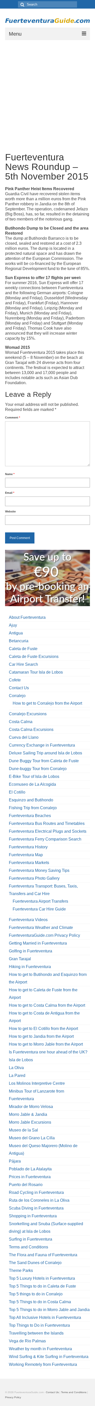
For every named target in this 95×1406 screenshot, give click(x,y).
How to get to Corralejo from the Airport (47, 703)
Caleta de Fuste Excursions (34, 656)
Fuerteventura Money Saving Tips (39, 870)
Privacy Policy (13, 1397)
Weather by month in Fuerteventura (40, 1349)
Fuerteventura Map (26, 855)
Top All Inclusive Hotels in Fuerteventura (45, 1317)
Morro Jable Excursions (30, 1122)
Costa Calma (20, 722)
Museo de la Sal (23, 1130)
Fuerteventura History (28, 847)
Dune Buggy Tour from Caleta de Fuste (44, 761)
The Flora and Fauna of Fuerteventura (43, 1255)
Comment (12, 417)
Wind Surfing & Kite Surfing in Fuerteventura (48, 1356)
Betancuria (18, 641)
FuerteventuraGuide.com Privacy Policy (44, 935)
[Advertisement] (47, 90)
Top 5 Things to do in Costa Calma (40, 1302)
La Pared (17, 1075)
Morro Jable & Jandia (28, 1114)
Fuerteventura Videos (28, 920)
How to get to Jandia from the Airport (41, 1036)
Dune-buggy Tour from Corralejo (38, 769)
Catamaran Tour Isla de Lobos (36, 672)
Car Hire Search (23, 664)
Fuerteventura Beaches (30, 815)
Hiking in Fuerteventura (30, 967)
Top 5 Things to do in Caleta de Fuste (42, 1286)
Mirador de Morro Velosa (31, 1106)
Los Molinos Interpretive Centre (37, 1083)
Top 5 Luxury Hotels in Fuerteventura (42, 1278)
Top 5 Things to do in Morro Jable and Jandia (49, 1310)
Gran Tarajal (20, 959)
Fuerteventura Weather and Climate (41, 927)
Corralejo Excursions (28, 714)
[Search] (22, 4)
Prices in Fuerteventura (30, 1177)
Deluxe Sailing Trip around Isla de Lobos (45, 753)
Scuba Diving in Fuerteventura (36, 1208)
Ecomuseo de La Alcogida (32, 784)
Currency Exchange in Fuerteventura (42, 745)
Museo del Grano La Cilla (32, 1138)
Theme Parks (21, 1270)
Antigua (16, 633)
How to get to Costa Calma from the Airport (47, 1005)
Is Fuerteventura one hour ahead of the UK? (48, 1052)
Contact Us (19, 688)
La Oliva (16, 1068)
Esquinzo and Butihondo (31, 800)
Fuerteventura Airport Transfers (40, 901)
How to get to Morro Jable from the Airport (46, 1044)
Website (10, 511)
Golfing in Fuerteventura (30, 951)
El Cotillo (17, 792)
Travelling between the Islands (36, 1333)
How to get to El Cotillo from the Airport (43, 1028)
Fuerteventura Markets (29, 862)
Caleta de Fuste (23, 649)
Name (9, 474)
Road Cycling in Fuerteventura (36, 1192)
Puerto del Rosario (26, 1184)
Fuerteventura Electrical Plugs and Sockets (47, 831)
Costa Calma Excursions (31, 729)
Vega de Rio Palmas (27, 1341)
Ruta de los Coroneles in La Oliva (39, 1200)
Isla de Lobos (21, 1060)
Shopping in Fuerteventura (33, 1216)
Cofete (15, 680)
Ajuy (13, 625)
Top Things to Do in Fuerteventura (39, 1325)
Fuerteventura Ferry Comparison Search (45, 839)
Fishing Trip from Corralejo (33, 808)
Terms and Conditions (28, 1247)
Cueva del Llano (24, 737)
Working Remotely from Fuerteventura (43, 1364)
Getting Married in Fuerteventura (38, 943)
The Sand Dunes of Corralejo (35, 1263)
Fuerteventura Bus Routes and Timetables (47, 823)
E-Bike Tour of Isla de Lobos (34, 776)
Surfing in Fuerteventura (30, 1239)
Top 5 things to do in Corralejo (36, 1294)
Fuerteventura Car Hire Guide (39, 909)
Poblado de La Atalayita (30, 1169)
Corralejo (17, 696)
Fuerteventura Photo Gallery (34, 878)
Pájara (15, 1161)
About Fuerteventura (27, 617)
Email (9, 492)
